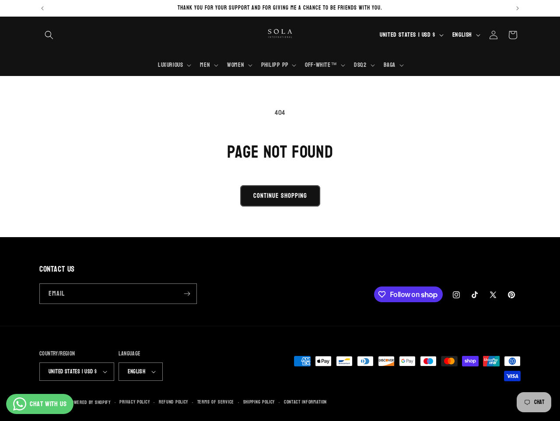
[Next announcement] (517, 8)
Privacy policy (134, 402)
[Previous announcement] (42, 8)
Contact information (305, 402)
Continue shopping (280, 196)
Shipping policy (259, 402)
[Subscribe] (186, 293)
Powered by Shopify (90, 402)
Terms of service (215, 402)
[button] (49, 35)
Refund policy (173, 402)
